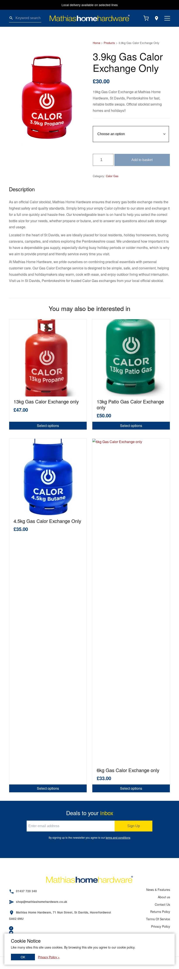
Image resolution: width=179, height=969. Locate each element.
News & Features (158, 889)
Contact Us (162, 904)
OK (23, 957)
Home (96, 43)
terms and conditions (118, 837)
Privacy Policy (160, 926)
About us (164, 897)
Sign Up (133, 826)
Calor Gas (112, 176)
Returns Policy (160, 911)
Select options (48, 425)
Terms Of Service (158, 919)
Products (109, 43)
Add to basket (142, 160)
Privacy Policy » (49, 957)
